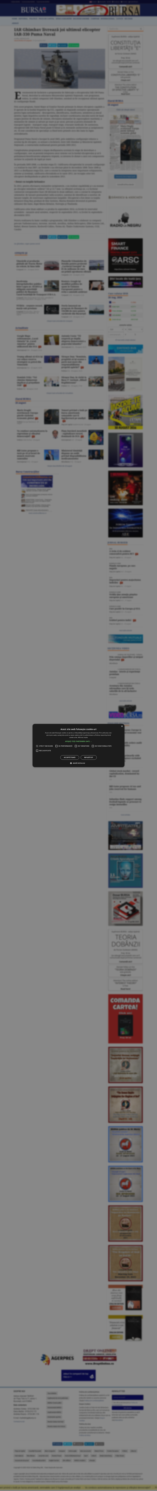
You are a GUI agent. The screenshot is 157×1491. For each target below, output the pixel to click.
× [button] (122, 726)
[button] (78, 741)
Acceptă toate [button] (69, 757)
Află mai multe (83, 737)
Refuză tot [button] (88, 757)
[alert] (78, 745)
